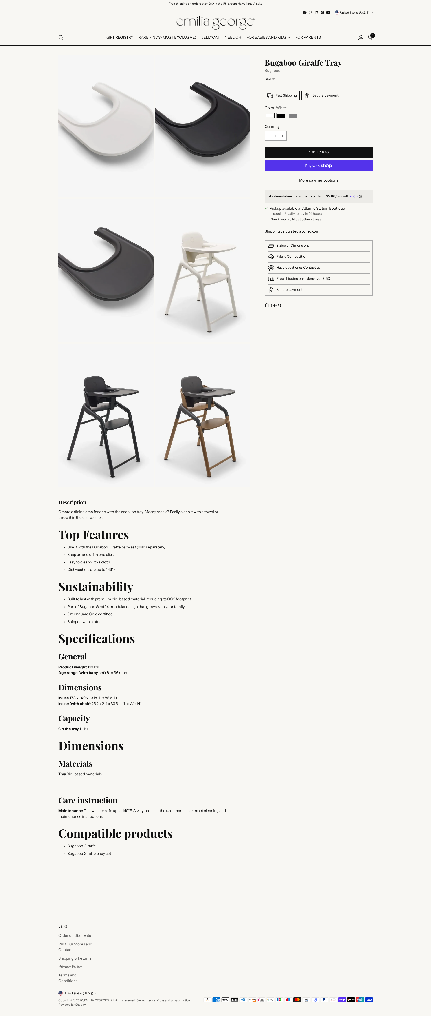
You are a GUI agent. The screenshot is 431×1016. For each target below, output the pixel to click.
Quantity (272, 126)
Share (276, 306)
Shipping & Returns (74, 958)
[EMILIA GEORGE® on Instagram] (311, 13)
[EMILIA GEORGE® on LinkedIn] (316, 13)
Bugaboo (272, 70)
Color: (276, 108)
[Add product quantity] (282, 135)
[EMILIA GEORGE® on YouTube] (328, 13)
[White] (270, 115)
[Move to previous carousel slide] (358, 899)
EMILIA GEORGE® (96, 1000)
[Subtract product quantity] (269, 135)
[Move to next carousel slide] (369, 899)
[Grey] (293, 115)
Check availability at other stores (295, 219)
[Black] (281, 115)
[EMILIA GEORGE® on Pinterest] (322, 13)
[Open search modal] (60, 37)
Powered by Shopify (72, 1004)
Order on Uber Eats (74, 935)
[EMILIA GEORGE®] (215, 23)
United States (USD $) (354, 12)
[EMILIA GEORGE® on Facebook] (305, 13)
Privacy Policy (70, 966)
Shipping (272, 231)
